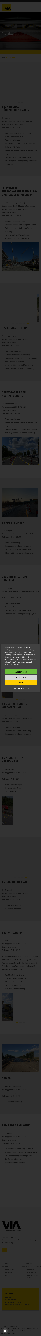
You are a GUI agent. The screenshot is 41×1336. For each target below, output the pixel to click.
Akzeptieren (21, 672)
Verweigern (21, 677)
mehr (21, 682)
